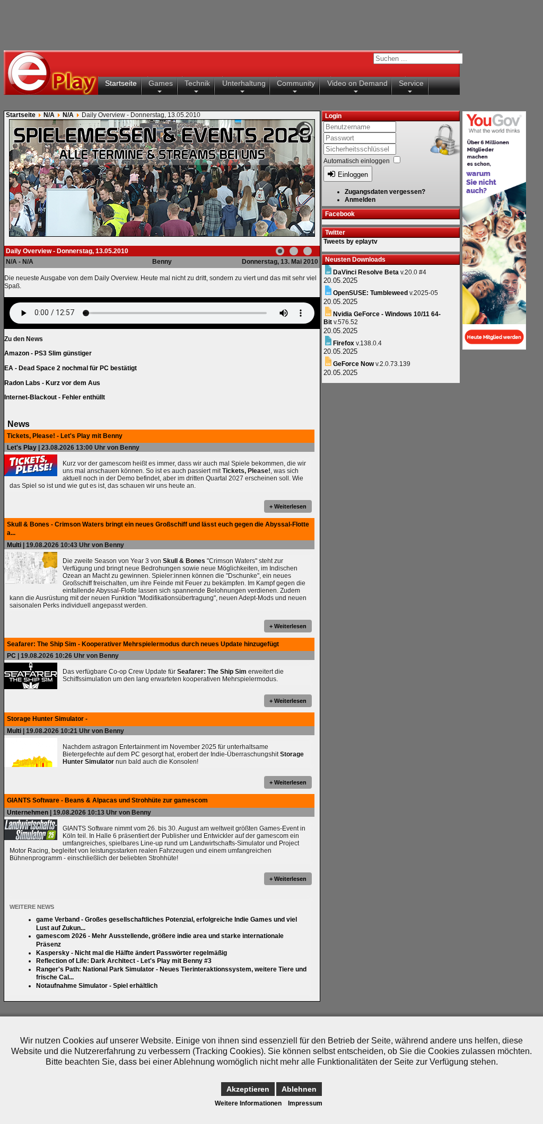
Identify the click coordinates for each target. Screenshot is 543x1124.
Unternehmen (27, 812)
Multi (14, 545)
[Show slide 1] (280, 251)
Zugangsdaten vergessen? (385, 191)
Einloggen (353, 175)
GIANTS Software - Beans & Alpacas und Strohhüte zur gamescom (107, 800)
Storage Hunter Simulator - (47, 718)
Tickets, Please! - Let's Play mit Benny (64, 436)
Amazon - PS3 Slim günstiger (48, 353)
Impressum (305, 1103)
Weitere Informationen (248, 1103)
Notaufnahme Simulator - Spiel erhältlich (96, 985)
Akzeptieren (247, 1089)
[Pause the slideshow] (282, 178)
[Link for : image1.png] (162, 178)
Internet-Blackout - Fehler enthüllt (54, 397)
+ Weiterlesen (287, 506)
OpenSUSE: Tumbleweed (370, 293)
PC (11, 655)
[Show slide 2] (294, 251)
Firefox (343, 343)
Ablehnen (299, 1089)
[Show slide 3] (307, 251)
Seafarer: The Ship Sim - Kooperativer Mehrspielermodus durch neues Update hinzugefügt (143, 644)
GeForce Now (353, 364)
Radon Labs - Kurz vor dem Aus (52, 383)
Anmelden (360, 199)
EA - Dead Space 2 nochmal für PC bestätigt (70, 368)
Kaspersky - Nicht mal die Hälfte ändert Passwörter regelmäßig (131, 953)
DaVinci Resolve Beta (366, 272)
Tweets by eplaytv (350, 241)
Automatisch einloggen (356, 161)
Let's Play (22, 447)
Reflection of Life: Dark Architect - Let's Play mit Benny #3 (124, 961)
